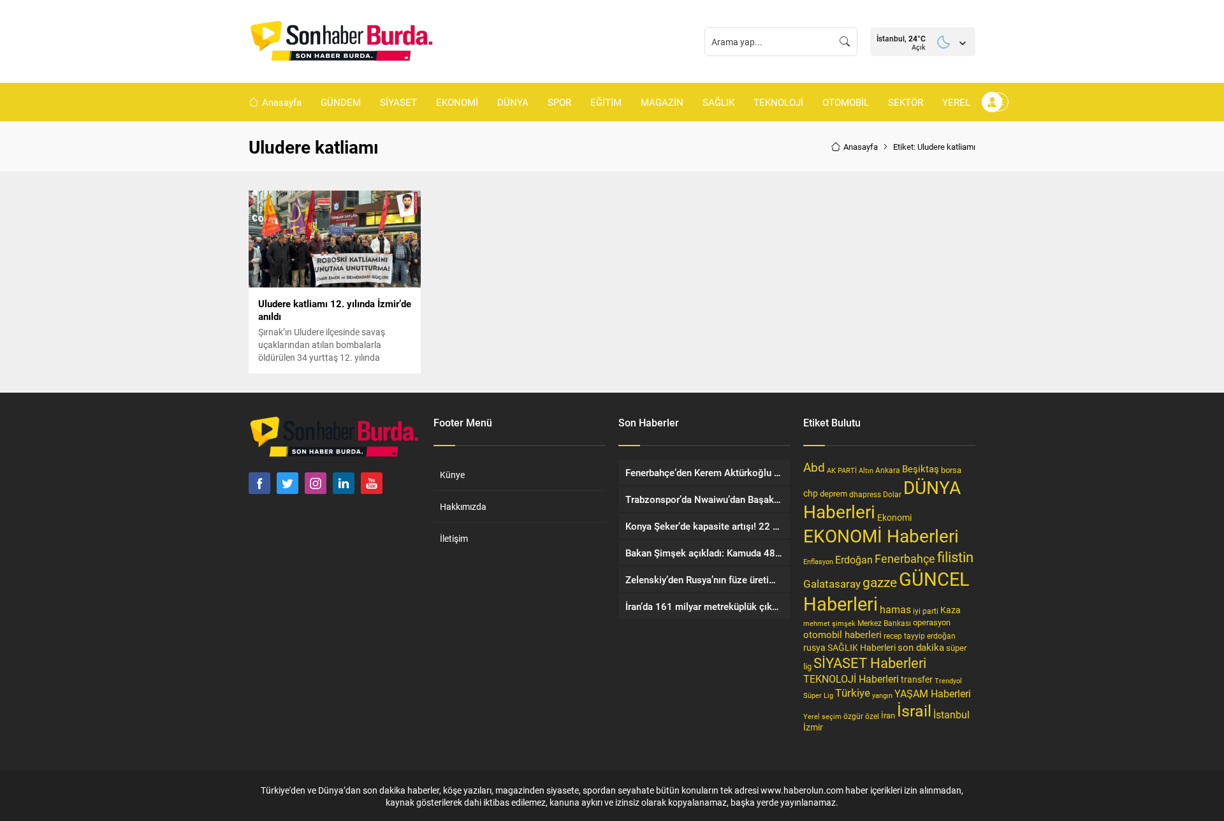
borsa (951, 470)
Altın (866, 470)
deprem (833, 493)
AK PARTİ (842, 470)
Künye (452, 475)
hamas (895, 609)
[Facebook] (259, 483)
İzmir (813, 727)
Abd (814, 467)
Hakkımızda (463, 506)
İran (888, 715)
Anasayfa (860, 146)
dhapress (865, 494)
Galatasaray (832, 583)
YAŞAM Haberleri (932, 693)
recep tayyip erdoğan (920, 635)
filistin (955, 557)
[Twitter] (287, 483)
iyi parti (925, 611)
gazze (880, 582)
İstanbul (951, 714)
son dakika (921, 647)
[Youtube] (371, 483)
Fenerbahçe (905, 558)
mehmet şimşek (829, 623)
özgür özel (861, 716)
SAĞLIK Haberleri (861, 647)
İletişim (454, 538)
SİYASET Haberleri (869, 662)
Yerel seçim (822, 716)
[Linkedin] (343, 483)
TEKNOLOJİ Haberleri (851, 678)
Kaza (950, 610)
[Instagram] (315, 483)
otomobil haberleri (842, 634)
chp (810, 493)
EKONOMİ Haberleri (881, 535)
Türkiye (852, 692)
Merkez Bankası (884, 623)
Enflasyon (818, 561)
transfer (917, 679)
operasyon (932, 622)
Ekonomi (894, 517)
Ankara (887, 470)
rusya (814, 647)
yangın (882, 695)
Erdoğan (854, 559)
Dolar (892, 494)
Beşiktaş (920, 468)
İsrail (914, 710)
